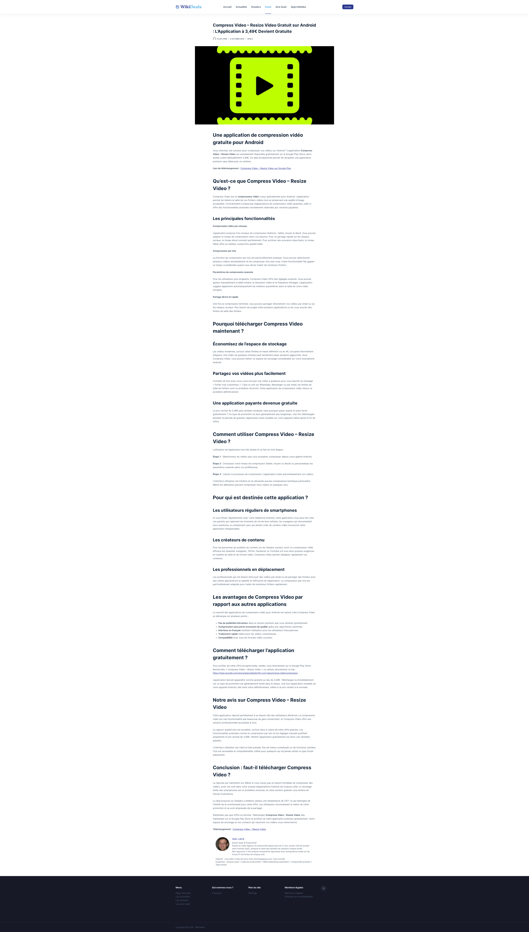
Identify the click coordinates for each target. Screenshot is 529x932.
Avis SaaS (281, 7)
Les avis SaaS (183, 904)
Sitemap (252, 893)
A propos (217, 893)
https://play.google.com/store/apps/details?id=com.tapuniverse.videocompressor (255, 673)
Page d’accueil (183, 893)
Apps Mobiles (298, 7)
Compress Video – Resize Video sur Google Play (266, 168)
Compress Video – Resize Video (249, 829)
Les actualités (183, 896)
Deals (268, 7)
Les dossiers (182, 900)
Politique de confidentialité (299, 896)
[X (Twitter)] (323, 888)
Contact (347, 7)
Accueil (227, 7)
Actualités (241, 7)
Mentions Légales (294, 893)
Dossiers (256, 7)
